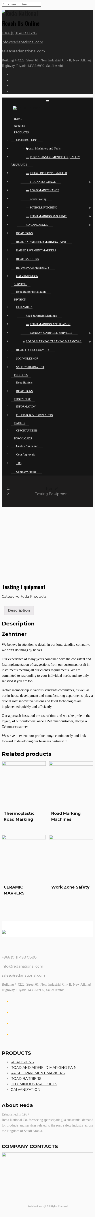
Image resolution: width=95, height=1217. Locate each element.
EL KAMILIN (24, 307)
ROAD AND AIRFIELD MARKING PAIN (44, 1068)
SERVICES (20, 284)
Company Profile (26, 471)
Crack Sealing (38, 199)
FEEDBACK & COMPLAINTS (34, 415)
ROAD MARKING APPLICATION (50, 324)
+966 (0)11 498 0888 (19, 33)
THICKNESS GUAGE (43, 181)
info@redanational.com (22, 42)
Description (19, 610)
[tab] (19, 610)
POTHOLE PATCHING (43, 207)
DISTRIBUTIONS (26, 140)
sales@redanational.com (23, 51)
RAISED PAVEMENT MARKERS (36, 250)
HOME (18, 118)
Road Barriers (24, 382)
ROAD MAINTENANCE (44, 190)
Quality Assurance (27, 446)
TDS (18, 463)
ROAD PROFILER (37, 224)
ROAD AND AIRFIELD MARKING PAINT (41, 241)
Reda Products (33, 596)
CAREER (19, 423)
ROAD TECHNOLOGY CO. (32, 350)
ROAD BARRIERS (27, 259)
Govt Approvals (25, 454)
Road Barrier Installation (31, 291)
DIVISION (20, 299)
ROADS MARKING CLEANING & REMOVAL (54, 341)
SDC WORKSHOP (27, 358)
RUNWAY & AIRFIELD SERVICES (51, 332)
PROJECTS (21, 375)
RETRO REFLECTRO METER (48, 173)
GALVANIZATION (27, 276)
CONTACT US (22, 399)
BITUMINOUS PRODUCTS (32, 267)
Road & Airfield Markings (41, 315)
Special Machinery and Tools (43, 148)
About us (19, 125)
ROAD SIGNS (24, 233)
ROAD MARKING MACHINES (48, 216)
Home (51, 488)
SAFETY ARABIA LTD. (30, 367)
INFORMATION (26, 406)
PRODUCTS (21, 132)
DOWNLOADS (23, 438)
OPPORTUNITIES (27, 430)
